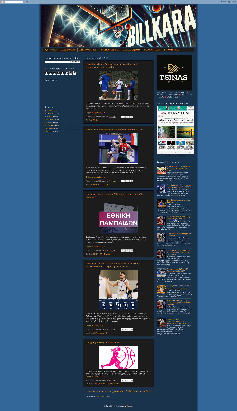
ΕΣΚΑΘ (95, 384)
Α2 (106, 333)
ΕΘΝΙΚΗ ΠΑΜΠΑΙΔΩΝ (101, 254)
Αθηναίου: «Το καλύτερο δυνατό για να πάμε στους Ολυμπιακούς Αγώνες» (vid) (112, 65)
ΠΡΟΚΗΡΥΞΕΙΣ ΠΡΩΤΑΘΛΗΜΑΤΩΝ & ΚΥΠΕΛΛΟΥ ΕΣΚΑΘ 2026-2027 (179, 321)
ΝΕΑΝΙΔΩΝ (114, 384)
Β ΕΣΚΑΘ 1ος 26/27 (131, 50)
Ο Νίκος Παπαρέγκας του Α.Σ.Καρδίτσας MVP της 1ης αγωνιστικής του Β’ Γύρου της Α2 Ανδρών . (113, 265)
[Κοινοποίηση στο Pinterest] (132, 117)
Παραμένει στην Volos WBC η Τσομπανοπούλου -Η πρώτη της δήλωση (178, 252)
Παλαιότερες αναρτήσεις (138, 391)
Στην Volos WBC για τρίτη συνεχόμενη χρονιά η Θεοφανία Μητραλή (179, 302)
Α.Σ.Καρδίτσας (98, 333)
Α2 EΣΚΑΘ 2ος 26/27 (110, 50)
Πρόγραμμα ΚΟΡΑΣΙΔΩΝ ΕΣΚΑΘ (103, 342)
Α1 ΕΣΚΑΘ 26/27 (68, 50)
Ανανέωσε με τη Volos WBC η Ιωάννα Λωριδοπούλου (178, 218)
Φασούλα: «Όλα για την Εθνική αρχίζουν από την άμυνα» (115, 129)
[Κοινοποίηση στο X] (127, 117)
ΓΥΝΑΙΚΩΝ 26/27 (171, 50)
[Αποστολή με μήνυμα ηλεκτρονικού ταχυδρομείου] (122, 117)
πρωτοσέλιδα (172, 155)
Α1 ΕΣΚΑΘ (49, 111)
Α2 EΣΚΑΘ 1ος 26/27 (88, 50)
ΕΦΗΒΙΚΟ (49, 122)
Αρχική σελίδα (51, 50)
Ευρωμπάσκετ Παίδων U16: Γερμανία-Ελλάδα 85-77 (177, 270)
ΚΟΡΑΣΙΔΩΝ (104, 384)
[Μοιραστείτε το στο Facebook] (129, 117)
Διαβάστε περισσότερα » (95, 113)
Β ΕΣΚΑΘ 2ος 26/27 (152, 50)
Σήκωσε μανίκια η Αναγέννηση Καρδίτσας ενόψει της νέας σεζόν (178, 168)
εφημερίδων (181, 155)
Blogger (129, 406)
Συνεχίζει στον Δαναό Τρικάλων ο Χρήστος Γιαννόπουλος (179, 287)
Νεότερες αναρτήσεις (97, 391)
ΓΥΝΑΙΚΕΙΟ (49, 119)
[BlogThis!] (125, 117)
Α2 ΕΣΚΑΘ (49, 114)
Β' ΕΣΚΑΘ (49, 116)
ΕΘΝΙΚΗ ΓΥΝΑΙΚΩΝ (100, 185)
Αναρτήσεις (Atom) (103, 396)
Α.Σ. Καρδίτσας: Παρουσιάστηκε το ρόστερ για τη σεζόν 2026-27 (179, 186)
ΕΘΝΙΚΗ (96, 120)
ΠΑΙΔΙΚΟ (48, 131)
